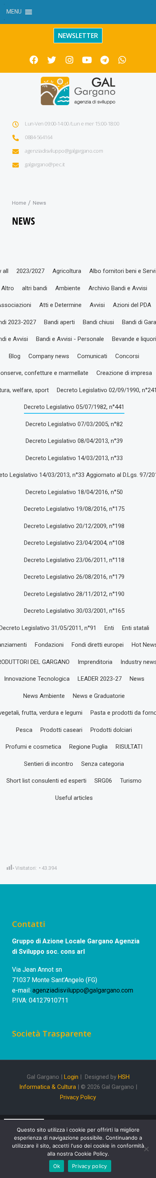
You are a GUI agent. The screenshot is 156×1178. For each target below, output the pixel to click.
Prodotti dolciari (111, 730)
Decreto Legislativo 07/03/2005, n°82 (74, 424)
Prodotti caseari (61, 730)
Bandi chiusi (98, 322)
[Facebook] (34, 60)
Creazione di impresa (124, 373)
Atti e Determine (60, 305)
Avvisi (97, 305)
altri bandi (34, 288)
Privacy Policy (78, 1097)
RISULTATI (129, 746)
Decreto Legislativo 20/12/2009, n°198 (74, 526)
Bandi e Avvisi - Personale (70, 339)
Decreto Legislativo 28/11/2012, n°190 (74, 594)
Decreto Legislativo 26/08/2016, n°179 (74, 576)
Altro (7, 288)
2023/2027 (30, 271)
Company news (48, 356)
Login (71, 1076)
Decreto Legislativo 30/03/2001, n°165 (74, 610)
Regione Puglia (88, 746)
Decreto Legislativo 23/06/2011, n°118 (74, 560)
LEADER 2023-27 (100, 678)
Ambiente (67, 288)
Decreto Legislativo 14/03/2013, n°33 (74, 458)
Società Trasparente (51, 1033)
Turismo (131, 780)
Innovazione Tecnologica (37, 678)
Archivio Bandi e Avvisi (117, 288)
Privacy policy (89, 1166)
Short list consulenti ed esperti (46, 780)
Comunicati (92, 356)
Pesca (24, 730)
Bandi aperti (59, 322)
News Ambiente (44, 696)
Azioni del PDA (132, 305)
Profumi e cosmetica (33, 746)
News (137, 678)
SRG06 (103, 780)
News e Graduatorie (99, 696)
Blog (14, 356)
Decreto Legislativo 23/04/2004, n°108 (74, 542)
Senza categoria (102, 763)
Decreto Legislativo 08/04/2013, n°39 (74, 440)
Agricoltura (66, 271)
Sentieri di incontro (48, 763)
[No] (146, 1149)
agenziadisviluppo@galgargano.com (82, 990)
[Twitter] (51, 60)
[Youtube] (87, 60)
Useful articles (74, 797)
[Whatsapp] (122, 60)
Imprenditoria (95, 662)
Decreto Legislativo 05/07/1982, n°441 (74, 407)
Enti (109, 628)
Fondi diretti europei (98, 644)
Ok (56, 1166)
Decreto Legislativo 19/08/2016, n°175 (74, 508)
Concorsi (127, 356)
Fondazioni (49, 644)
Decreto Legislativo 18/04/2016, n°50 (74, 492)
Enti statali (135, 628)
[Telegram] (104, 60)
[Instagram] (69, 60)
